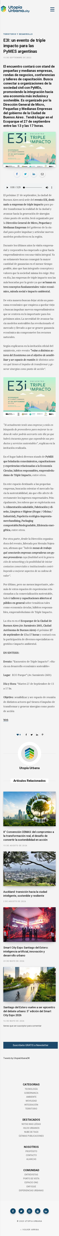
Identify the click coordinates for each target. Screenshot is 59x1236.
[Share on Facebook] (17, 174)
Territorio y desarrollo (18, 34)
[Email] (42, 174)
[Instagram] (29, 1211)
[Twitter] (21, 1211)
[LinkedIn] (34, 174)
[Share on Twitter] (25, 174)
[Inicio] (15, 12)
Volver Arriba (30, 1230)
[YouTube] (37, 1211)
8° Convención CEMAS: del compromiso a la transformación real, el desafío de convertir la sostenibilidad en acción (28, 835)
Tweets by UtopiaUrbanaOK (16, 1058)
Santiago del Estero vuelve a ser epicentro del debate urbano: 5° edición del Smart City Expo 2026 (29, 1011)
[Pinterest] (42, 734)
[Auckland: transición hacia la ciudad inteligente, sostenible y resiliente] (29, 868)
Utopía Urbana (29, 768)
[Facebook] (13, 1211)
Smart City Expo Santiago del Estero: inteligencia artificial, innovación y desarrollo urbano (25, 951)
